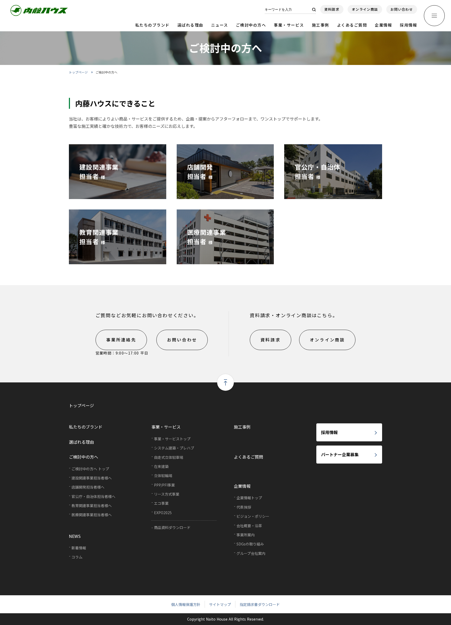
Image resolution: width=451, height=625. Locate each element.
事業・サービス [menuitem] (166, 427)
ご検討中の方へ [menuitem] (83, 457)
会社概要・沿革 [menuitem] (249, 525)
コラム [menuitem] (77, 557)
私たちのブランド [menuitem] (85, 427)
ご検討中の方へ (251, 25)
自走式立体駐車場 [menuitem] (168, 457)
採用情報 (408, 25)
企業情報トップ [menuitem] (249, 497)
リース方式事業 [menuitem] (166, 494)
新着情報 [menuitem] (79, 547)
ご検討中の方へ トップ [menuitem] (90, 468)
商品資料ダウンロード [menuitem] (172, 527)
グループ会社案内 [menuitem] (250, 553)
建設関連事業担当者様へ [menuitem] (92, 477)
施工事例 (320, 25)
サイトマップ (220, 604)
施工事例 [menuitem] (242, 427)
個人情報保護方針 (185, 604)
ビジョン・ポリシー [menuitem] (252, 516)
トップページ (78, 72)
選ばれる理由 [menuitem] (81, 442)
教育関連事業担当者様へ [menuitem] (92, 505)
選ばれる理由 (190, 25)
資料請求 (331, 9)
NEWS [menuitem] (75, 536)
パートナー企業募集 (340, 454)
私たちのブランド (152, 25)
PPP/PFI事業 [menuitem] (164, 485)
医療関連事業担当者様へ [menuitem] (92, 514)
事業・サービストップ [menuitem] (172, 438)
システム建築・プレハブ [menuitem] (174, 447)
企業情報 (383, 25)
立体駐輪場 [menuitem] (163, 475)
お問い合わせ (401, 9)
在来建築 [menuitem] (161, 466)
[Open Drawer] (434, 15)
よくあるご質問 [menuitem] (248, 457)
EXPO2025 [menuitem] (163, 512)
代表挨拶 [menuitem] (243, 507)
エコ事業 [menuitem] (161, 503)
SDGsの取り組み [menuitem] (250, 543)
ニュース (219, 25)
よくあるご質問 (352, 25)
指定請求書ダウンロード (260, 604)
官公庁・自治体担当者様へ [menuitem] (93, 496)
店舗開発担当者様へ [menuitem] (88, 487)
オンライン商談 (365, 9)
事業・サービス (289, 25)
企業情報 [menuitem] (242, 486)
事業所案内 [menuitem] (245, 534)
